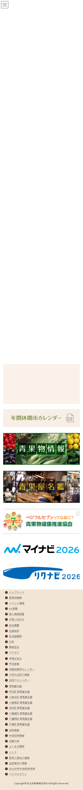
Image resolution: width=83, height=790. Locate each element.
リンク (13, 752)
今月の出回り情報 (19, 674)
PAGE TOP (77, 762)
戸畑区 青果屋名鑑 (19, 724)
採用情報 (14, 730)
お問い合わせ (16, 619)
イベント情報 (16, 603)
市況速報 (14, 664)
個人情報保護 (16, 614)
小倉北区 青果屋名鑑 (20, 697)
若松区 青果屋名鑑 (19, 708)
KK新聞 (13, 608)
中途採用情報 (16, 735)
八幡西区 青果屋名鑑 (20, 718)
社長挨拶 (14, 631)
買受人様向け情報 (19, 758)
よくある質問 (16, 746)
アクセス (14, 652)
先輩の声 (14, 741)
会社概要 (14, 625)
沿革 (11, 641)
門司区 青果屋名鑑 (19, 691)
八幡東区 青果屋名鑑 (20, 713)
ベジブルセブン (18, 774)
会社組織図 (15, 636)
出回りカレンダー (19, 680)
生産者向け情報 (18, 763)
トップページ (16, 592)
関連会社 (14, 647)
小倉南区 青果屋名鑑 (20, 702)
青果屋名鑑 (15, 686)
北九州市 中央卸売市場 (22, 768)
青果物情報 (15, 597)
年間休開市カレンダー (21, 669)
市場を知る (15, 658)
